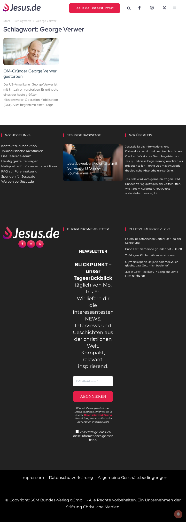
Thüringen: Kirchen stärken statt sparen (150, 255)
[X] (164, 8)
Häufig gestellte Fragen (20, 161)
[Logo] (31, 233)
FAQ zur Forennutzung (19, 171)
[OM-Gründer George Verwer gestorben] (31, 51)
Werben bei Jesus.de (17, 181)
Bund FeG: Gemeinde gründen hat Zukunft (153, 249)
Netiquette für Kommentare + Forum (30, 166)
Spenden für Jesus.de (18, 176)
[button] (129, 8)
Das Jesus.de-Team (16, 156)
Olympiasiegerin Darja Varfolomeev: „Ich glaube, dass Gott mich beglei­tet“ (151, 263)
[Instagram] (152, 8)
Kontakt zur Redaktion (19, 146)
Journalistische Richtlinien (22, 151)
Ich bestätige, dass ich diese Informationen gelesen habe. (93, 436)
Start (6, 21)
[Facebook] (139, 8)
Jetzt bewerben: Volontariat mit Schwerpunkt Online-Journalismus (92, 168)
